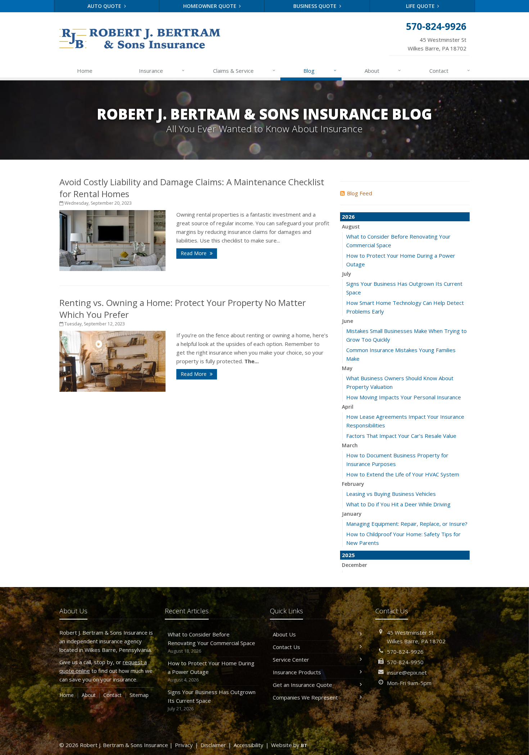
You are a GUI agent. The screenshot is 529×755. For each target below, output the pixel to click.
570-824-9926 (405, 651)
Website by (289, 745)
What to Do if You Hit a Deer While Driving (398, 504)
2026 (348, 216)
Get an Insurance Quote (302, 684)
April (347, 406)
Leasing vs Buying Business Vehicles (391, 493)
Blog (319, 70)
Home (84, 70)
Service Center (291, 659)
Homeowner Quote (210, 6)
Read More (194, 253)
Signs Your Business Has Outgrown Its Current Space (212, 700)
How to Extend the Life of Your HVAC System (402, 474)
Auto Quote (105, 6)
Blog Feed (359, 193)
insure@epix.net (407, 672)
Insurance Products (297, 672)
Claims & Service (244, 70)
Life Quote (421, 6)
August (351, 226)
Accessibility (248, 745)
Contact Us (286, 646)
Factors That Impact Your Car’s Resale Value (401, 435)
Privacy (184, 745)
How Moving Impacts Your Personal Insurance (403, 397)
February (353, 483)
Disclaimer (213, 745)
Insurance (162, 70)
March (350, 445)
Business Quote (315, 6)
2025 (348, 555)
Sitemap (139, 695)
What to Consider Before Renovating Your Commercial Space (211, 642)
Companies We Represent (305, 697)
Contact (449, 70)
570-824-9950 (405, 662)
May (347, 368)
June (347, 320)
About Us (284, 634)
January (352, 513)
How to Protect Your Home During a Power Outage (211, 671)
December (354, 564)
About (383, 70)
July (346, 273)
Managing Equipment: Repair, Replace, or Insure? (406, 523)
